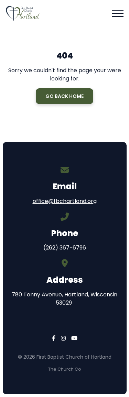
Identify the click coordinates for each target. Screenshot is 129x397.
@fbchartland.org (72, 201)
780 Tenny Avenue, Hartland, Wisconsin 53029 (64, 299)
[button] (117, 13)
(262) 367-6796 (64, 248)
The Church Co (64, 369)
